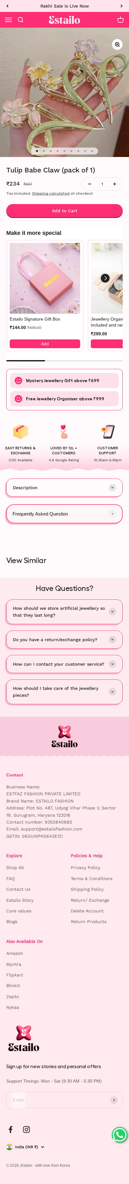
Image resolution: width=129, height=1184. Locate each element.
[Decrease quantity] (89, 184)
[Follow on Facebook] (10, 1129)
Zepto (12, 996)
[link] (45, 278)
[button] (105, 278)
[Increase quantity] (114, 184)
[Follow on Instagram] (26, 1129)
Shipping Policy (87, 889)
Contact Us (18, 889)
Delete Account (87, 910)
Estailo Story (20, 900)
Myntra (13, 964)
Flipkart (14, 974)
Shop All (15, 867)
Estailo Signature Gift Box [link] (35, 319)
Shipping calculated (51, 193)
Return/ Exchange (90, 900)
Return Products (88, 921)
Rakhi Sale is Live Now (64, 5)
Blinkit (13, 985)
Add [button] (45, 343)
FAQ (10, 878)
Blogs (11, 921)
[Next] (122, 6)
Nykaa (12, 1007)
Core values (18, 910)
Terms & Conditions (91, 878)
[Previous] (7, 6)
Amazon (14, 953)
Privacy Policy (85, 867)
